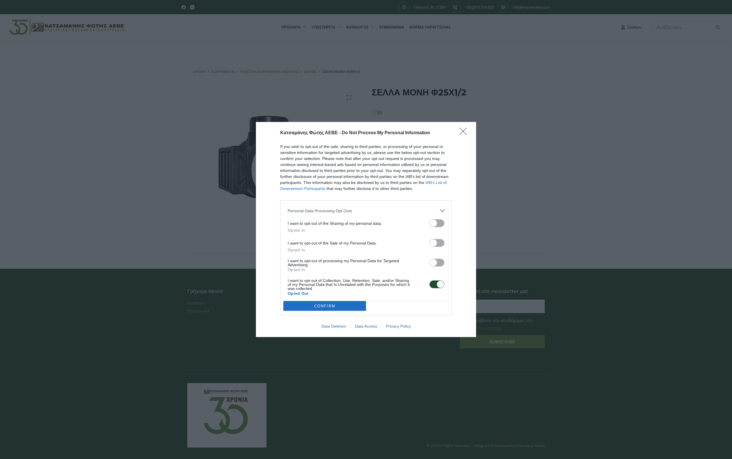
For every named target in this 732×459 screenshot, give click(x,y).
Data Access (366, 326)
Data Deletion (333, 326)
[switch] (436, 223)
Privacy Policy (398, 326)
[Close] (465, 133)
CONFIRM (324, 306)
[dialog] (366, 229)
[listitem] (366, 211)
